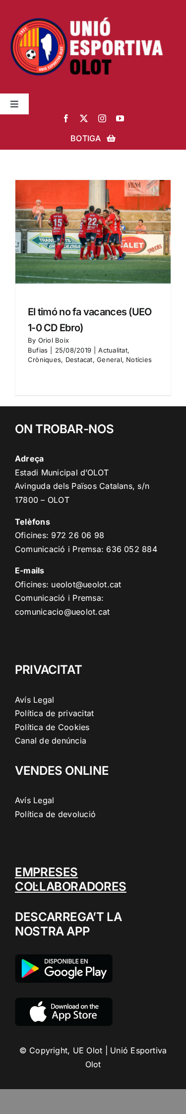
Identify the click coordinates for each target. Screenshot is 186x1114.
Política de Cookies (52, 727)
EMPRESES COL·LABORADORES (70, 879)
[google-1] (64, 958)
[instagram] (102, 118)
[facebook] (66, 118)
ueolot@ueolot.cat (86, 584)
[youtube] (120, 118)
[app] (64, 1002)
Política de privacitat (54, 713)
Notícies (139, 360)
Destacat (79, 360)
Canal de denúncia (50, 740)
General (109, 360)
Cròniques (44, 360)
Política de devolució (55, 814)
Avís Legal (34, 700)
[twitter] (84, 118)
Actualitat (112, 350)
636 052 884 (131, 549)
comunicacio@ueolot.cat (62, 612)
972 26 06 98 (77, 535)
